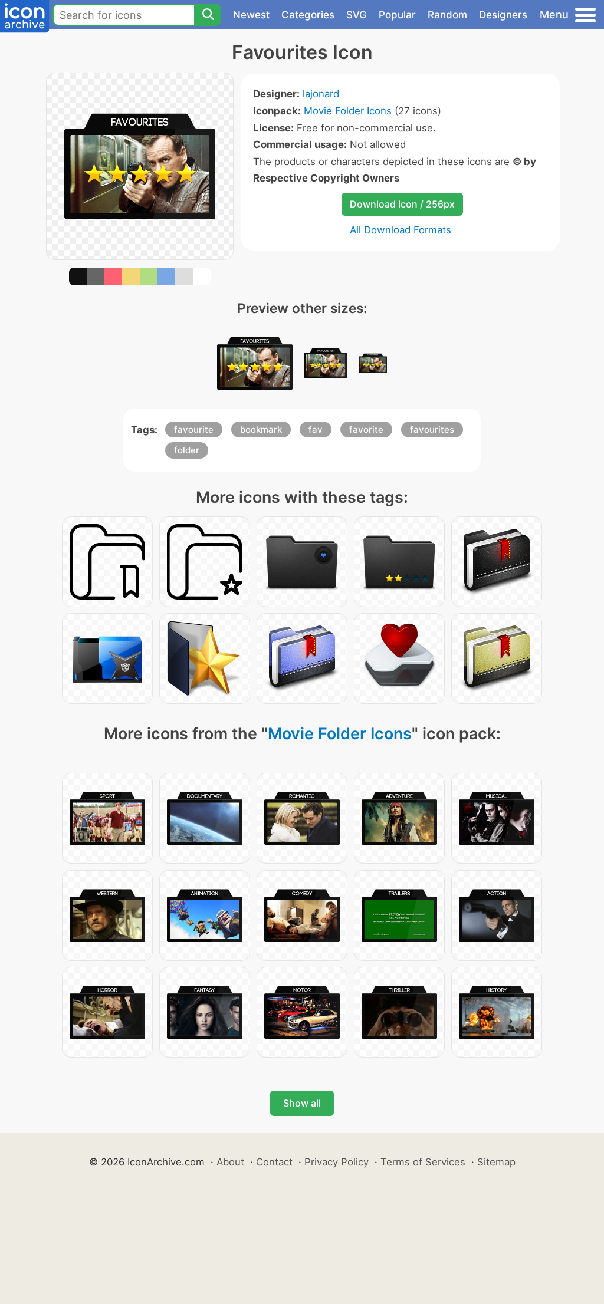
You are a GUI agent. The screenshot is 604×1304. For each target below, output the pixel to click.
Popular (397, 15)
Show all (302, 1103)
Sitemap (496, 1162)
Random (447, 15)
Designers (503, 15)
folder (186, 450)
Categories (307, 15)
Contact (274, 1162)
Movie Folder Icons (348, 111)
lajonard (321, 94)
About (230, 1162)
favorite (366, 429)
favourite (194, 429)
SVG (356, 15)
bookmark (261, 429)
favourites (432, 429)
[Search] (207, 15)
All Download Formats (400, 230)
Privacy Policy (336, 1162)
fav (315, 429)
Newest (251, 15)
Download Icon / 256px (402, 204)
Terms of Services (422, 1162)
